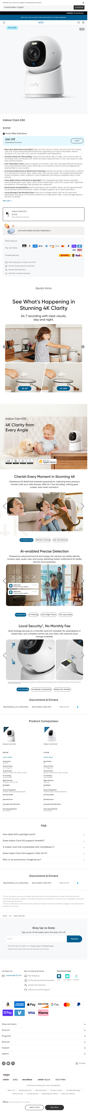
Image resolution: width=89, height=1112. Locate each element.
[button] (83, 3)
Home (5, 912)
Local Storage (23, 685)
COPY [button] (77, 141)
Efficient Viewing (43, 538)
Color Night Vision (48, 612)
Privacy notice (56, 1086)
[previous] (6, 505)
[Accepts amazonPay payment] (7, 1000)
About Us (11, 1086)
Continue (79, 7)
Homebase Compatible (41, 685)
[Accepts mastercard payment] (67, 1000)
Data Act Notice (68, 1090)
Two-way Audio (65, 612)
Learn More (7, 753)
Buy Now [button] (54, 1107)
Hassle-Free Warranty (37, 981)
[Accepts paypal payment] (78, 1000)
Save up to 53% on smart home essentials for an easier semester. (43, 17)
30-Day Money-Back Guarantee (41, 976)
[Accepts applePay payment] (31, 1000)
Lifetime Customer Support (39, 986)
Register (74, 935)
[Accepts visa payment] (31, 1008)
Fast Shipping (33, 972)
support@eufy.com (14, 971)
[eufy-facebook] (8, 1059)
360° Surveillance (60, 538)
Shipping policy (25, 1086)
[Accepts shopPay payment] (7, 1008)
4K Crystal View (26, 538)
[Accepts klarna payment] (43, 1008)
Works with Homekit (62, 685)
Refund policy (41, 1086)
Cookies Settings (73, 1086)
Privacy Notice (48, 942)
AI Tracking (33, 612)
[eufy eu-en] (41, 22)
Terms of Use (35, 942)
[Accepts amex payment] (19, 1000)
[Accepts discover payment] (43, 1000)
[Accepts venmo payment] (19, 1008)
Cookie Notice (32, 1090)
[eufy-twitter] (13, 1059)
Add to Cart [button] (34, 1107)
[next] (80, 505)
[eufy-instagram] (4, 1059)
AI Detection (20, 612)
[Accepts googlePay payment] (55, 1000)
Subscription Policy (50, 1090)
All (10, 912)
